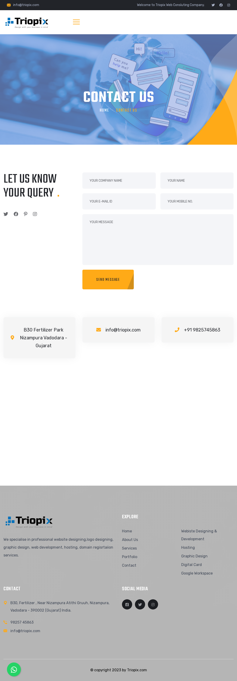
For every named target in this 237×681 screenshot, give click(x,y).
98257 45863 (22, 622)
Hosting (188, 547)
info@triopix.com (26, 5)
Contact (129, 565)
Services (129, 548)
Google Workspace (197, 573)
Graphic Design (194, 556)
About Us (130, 539)
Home (104, 110)
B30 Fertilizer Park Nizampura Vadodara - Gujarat (43, 337)
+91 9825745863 (202, 330)
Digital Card (191, 564)
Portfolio (129, 557)
